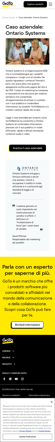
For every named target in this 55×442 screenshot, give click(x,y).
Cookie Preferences (27, 437)
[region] (27, 420)
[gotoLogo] (7, 4)
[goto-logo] (27, 341)
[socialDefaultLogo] (4, 379)
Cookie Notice (44, 431)
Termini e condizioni (11, 395)
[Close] (52, 402)
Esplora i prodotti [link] (35, 4)
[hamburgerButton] (50, 4)
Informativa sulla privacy (39, 395)
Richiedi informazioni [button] (27, 324)
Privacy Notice (25, 431)
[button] (8, 351)
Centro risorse (8, 17)
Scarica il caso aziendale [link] (27, 148)
